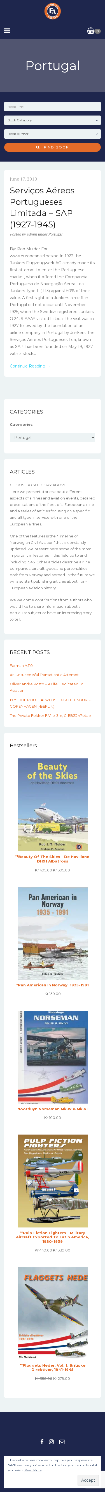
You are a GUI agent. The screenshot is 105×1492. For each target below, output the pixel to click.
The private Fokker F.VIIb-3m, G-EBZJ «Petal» (50, 715)
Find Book (54, 147)
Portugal (55, 234)
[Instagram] (51, 1441)
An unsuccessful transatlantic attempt (44, 674)
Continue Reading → (30, 366)
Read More (32, 1470)
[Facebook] (41, 1441)
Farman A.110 (21, 665)
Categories (21, 424)
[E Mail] (62, 1441)
